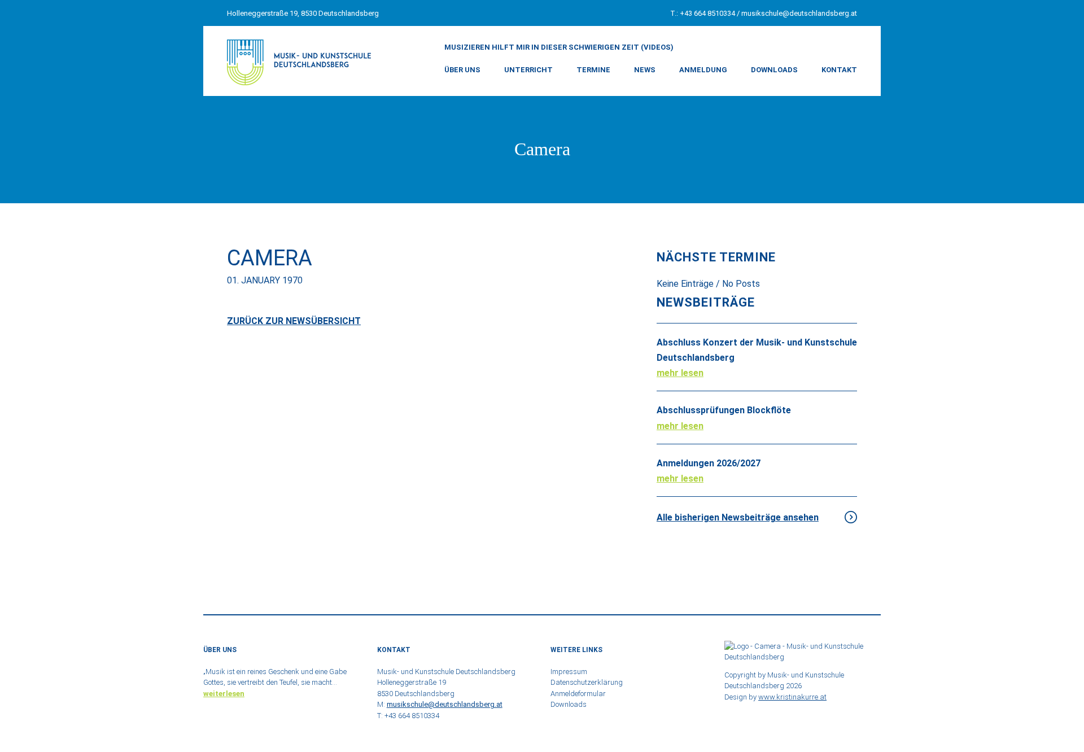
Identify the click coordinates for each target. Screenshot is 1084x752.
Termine (593, 69)
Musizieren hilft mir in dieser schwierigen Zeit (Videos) (559, 47)
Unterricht (528, 69)
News (644, 69)
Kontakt (839, 69)
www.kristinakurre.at (792, 697)
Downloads (774, 69)
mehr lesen (680, 373)
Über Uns (462, 69)
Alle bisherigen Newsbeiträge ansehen (738, 517)
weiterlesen (223, 693)
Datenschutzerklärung (586, 682)
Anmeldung (703, 69)
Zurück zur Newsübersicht (294, 321)
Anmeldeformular (578, 693)
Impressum (568, 671)
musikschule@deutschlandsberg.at (799, 13)
